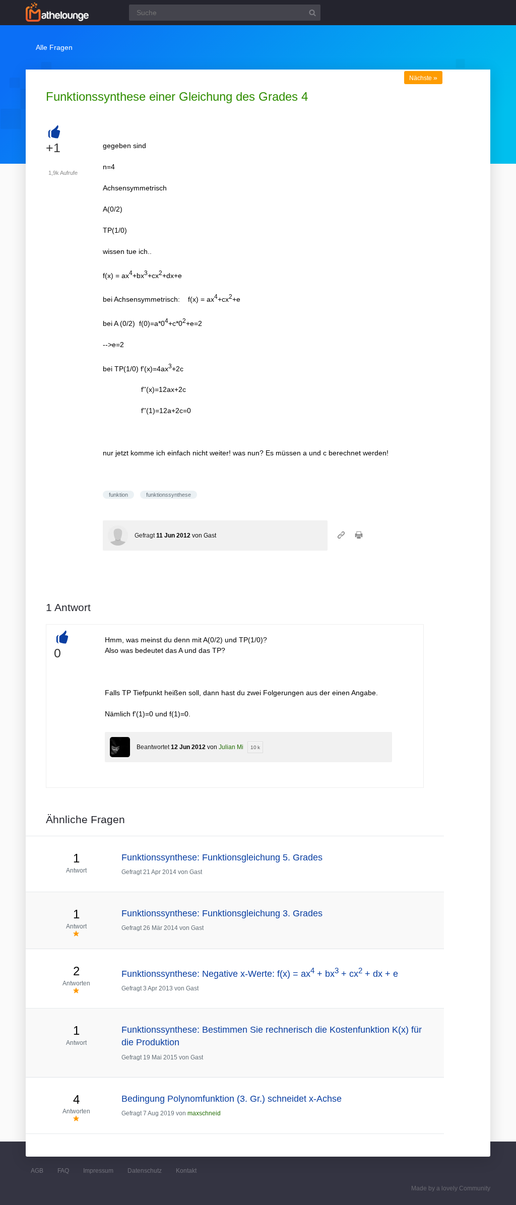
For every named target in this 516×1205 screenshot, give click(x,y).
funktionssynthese (168, 495)
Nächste (423, 78)
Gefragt (145, 535)
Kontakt (186, 1170)
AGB (37, 1170)
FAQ (63, 1170)
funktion (118, 495)
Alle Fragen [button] (54, 47)
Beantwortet (153, 747)
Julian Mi (231, 747)
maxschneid (204, 1113)
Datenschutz (144, 1170)
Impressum (98, 1170)
